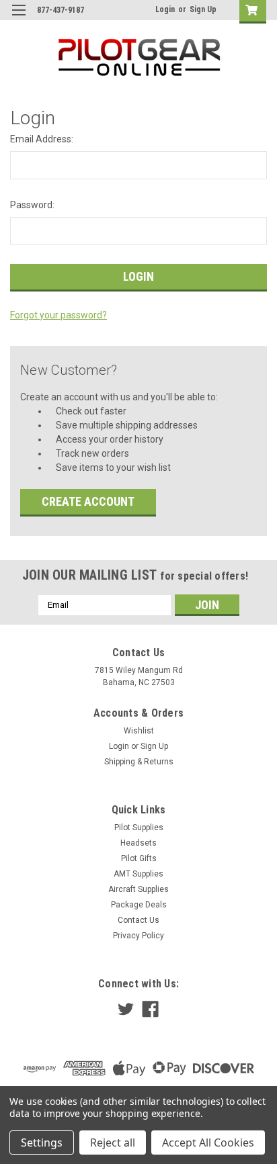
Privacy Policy (138, 935)
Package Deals (139, 904)
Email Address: (41, 139)
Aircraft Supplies (138, 889)
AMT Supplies (138, 874)
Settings (42, 1142)
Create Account (88, 501)
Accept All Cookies (208, 1142)
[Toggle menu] (18, 18)
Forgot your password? (58, 315)
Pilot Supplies (138, 827)
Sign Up (203, 9)
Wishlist (139, 730)
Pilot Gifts (139, 858)
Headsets (138, 843)
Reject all (112, 1142)
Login (165, 9)
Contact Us (138, 920)
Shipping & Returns (138, 761)
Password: (32, 204)
